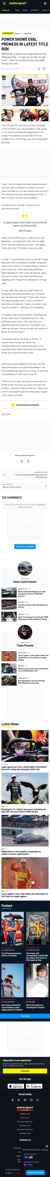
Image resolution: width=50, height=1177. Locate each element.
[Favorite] (38, 68)
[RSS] (37, 1100)
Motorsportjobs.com (25, 1121)
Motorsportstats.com (25, 1129)
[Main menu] (4, 3)
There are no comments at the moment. (25, 505)
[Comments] (45, 68)
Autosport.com (25, 1125)
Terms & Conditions (12, 1170)
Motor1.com (25, 1118)
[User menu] (45, 3)
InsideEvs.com (25, 1114)
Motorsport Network (20, 1173)
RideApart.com (25, 1133)
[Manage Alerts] (28, 461)
